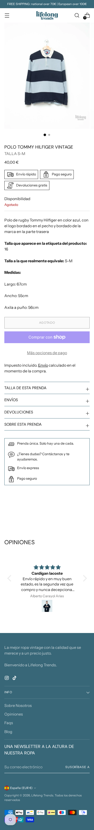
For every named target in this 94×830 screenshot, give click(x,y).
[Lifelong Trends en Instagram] (7, 678)
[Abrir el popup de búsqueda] (77, 15)
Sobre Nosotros (18, 705)
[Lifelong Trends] (47, 15)
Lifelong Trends (42, 795)
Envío (43, 365)
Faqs (8, 722)
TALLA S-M (14, 153)
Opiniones (13, 714)
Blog (8, 731)
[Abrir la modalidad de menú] (7, 15)
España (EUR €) (21, 788)
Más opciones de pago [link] (47, 352)
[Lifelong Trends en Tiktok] (15, 678)
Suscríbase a (77, 767)
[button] (10, 578)
